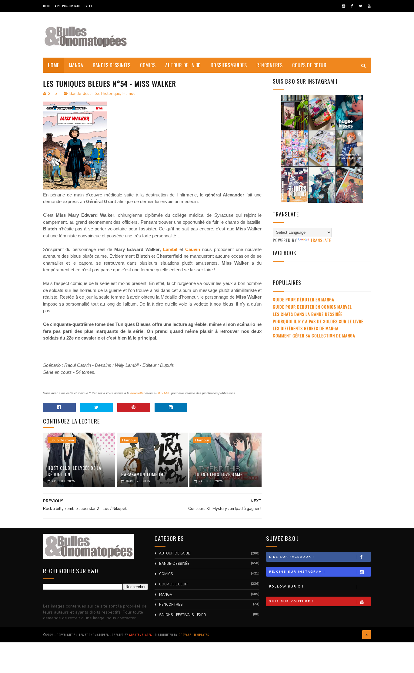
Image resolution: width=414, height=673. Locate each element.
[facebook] (352, 6)
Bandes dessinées (111, 65)
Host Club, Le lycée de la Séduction (74, 470)
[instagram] (343, 6)
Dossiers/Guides (229, 65)
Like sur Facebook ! (291, 557)
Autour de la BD (183, 65)
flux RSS (164, 393)
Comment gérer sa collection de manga (314, 335)
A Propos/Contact (67, 6)
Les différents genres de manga (306, 328)
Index (88, 6)
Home (46, 6)
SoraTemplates (140, 634)
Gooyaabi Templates (194, 634)
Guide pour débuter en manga (303, 299)
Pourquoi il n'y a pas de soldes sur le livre (318, 321)
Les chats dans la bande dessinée (307, 314)
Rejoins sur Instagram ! (297, 572)
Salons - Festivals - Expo (182, 615)
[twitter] (360, 6)
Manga (76, 65)
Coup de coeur (61, 440)
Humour (129, 93)
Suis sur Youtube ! (291, 601)
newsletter (137, 393)
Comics (147, 65)
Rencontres (269, 65)
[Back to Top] (366, 634)
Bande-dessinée (84, 93)
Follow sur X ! (286, 586)
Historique (110, 93)
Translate (320, 240)
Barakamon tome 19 (142, 474)
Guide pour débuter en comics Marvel (312, 306)
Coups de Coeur (309, 65)
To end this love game (218, 474)
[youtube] (369, 6)
